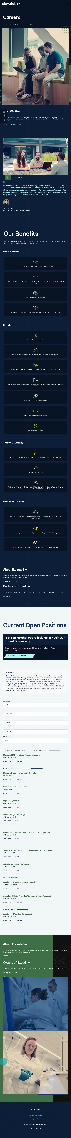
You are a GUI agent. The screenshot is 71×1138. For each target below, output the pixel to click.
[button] (67, 3)
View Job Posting (11, 761)
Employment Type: (11, 719)
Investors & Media (35, 1115)
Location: (7, 728)
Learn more (8, 581)
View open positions (12, 125)
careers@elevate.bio (47, 688)
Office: (6, 701)
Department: (9, 710)
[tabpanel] (35, 195)
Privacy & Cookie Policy (35, 1128)
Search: (6, 737)
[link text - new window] (33, 1119)
